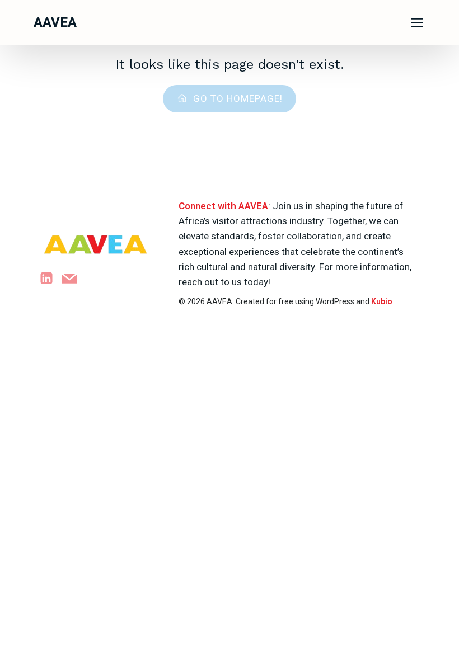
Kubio (381, 301)
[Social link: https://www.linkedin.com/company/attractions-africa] (50, 278)
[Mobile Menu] (417, 22)
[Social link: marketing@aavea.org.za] (73, 278)
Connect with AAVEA (223, 205)
